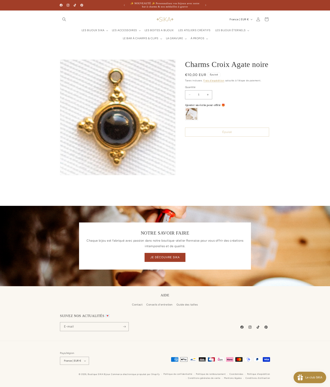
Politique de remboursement (211, 374)
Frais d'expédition (213, 80)
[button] (64, 19)
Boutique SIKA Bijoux (99, 374)
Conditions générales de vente (204, 378)
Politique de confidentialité (177, 374)
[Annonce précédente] (124, 5)
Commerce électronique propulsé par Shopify (135, 374)
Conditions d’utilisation (257, 378)
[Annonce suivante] (205, 5)
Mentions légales (233, 378)
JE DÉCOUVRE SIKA (165, 257)
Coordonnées (236, 374)
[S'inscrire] (124, 326)
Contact (137, 304)
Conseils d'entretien (159, 304)
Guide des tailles (187, 304)
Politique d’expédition (258, 374)
